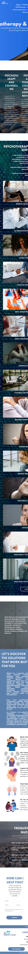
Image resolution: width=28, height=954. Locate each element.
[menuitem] (18, 4)
